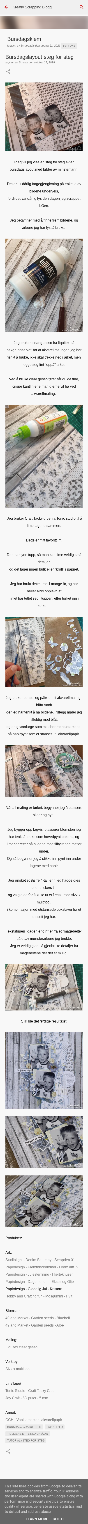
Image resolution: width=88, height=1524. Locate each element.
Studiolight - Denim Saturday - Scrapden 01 (40, 1260)
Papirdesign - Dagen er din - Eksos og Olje (39, 1282)
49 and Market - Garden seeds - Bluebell (37, 1318)
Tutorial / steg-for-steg (25, 1440)
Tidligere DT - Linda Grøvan (27, 1433)
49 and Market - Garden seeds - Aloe (34, 1325)
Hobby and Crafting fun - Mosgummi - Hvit (38, 1296)
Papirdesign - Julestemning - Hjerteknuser (39, 1274)
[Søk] (81, 7)
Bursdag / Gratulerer (24, 1427)
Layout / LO (54, 1427)
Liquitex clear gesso (21, 1347)
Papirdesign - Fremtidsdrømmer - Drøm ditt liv (41, 1267)
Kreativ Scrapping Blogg (32, 7)
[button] (8, 72)
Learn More (37, 1519)
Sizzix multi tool (17, 1369)
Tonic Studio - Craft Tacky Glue (30, 1391)
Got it (58, 1519)
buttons (69, 45)
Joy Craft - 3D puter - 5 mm (26, 1398)
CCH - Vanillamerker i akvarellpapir (33, 1420)
